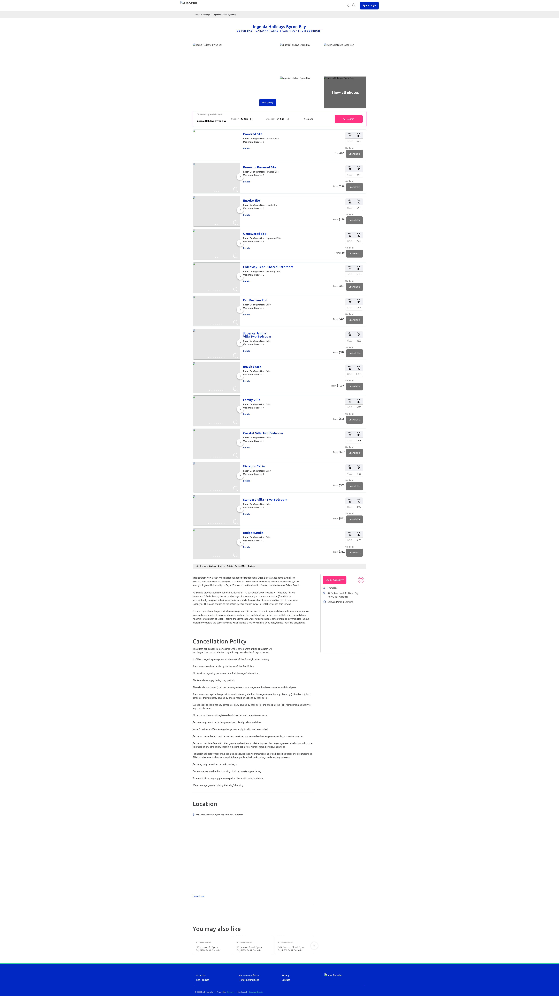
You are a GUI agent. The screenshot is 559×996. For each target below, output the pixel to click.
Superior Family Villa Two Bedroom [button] (257, 335)
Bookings (206, 15)
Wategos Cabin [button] (254, 466)
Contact (286, 980)
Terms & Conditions (249, 980)
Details (230, 566)
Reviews (251, 566)
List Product (202, 980)
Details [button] (246, 148)
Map (244, 566)
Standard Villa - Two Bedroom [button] (265, 499)
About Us (201, 975)
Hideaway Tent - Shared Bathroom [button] (268, 266)
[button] (368, 5)
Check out (270, 119)
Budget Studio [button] (253, 532)
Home (197, 15)
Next (314, 945)
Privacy (285, 975)
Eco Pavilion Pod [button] (255, 300)
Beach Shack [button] (252, 366)
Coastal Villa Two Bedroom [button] (263, 433)
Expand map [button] (198, 896)
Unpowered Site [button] (254, 233)
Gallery (212, 566)
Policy (238, 566)
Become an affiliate (249, 975)
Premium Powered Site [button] (259, 167)
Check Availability (335, 580)
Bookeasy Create (256, 992)
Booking (221, 566)
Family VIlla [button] (251, 399)
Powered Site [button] (252, 134)
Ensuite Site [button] (251, 200)
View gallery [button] (267, 102)
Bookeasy (230, 992)
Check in (235, 119)
